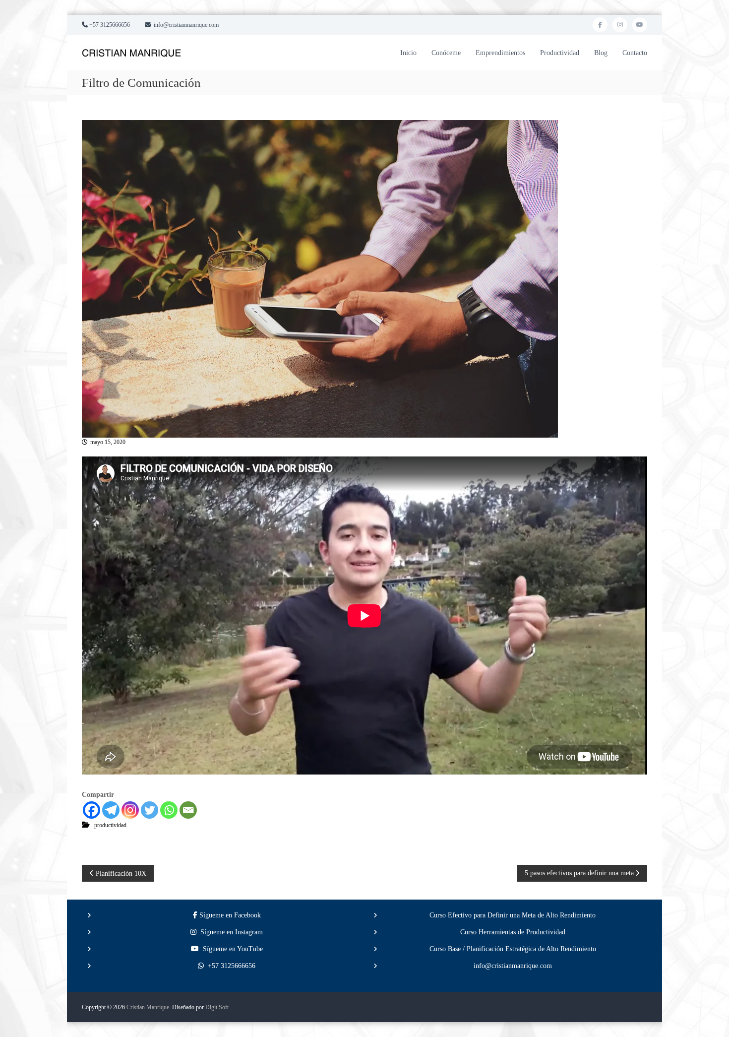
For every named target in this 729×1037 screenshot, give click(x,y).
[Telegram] (111, 810)
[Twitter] (149, 810)
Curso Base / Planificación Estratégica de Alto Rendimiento (512, 949)
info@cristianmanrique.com (513, 966)
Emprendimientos (500, 53)
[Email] (188, 810)
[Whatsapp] (169, 810)
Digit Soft (217, 1007)
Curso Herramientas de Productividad (512, 932)
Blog (601, 53)
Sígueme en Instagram (229, 932)
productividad (110, 825)
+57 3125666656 (229, 966)
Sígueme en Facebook (229, 915)
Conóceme (446, 53)
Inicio (408, 53)
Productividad (559, 53)
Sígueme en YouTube (231, 949)
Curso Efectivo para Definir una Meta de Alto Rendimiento (512, 915)
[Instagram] (130, 810)
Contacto (634, 53)
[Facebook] (91, 810)
